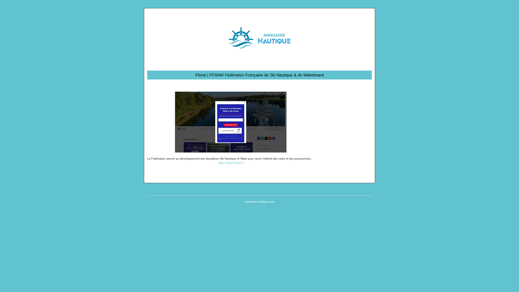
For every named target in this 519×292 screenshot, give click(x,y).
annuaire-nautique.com (260, 201)
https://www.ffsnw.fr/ (230, 162)
